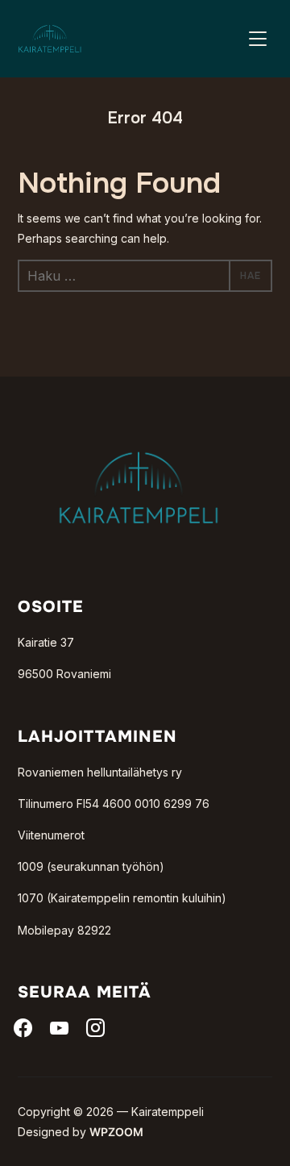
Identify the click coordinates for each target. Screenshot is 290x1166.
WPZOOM (116, 1132)
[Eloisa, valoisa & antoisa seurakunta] (138, 425)
